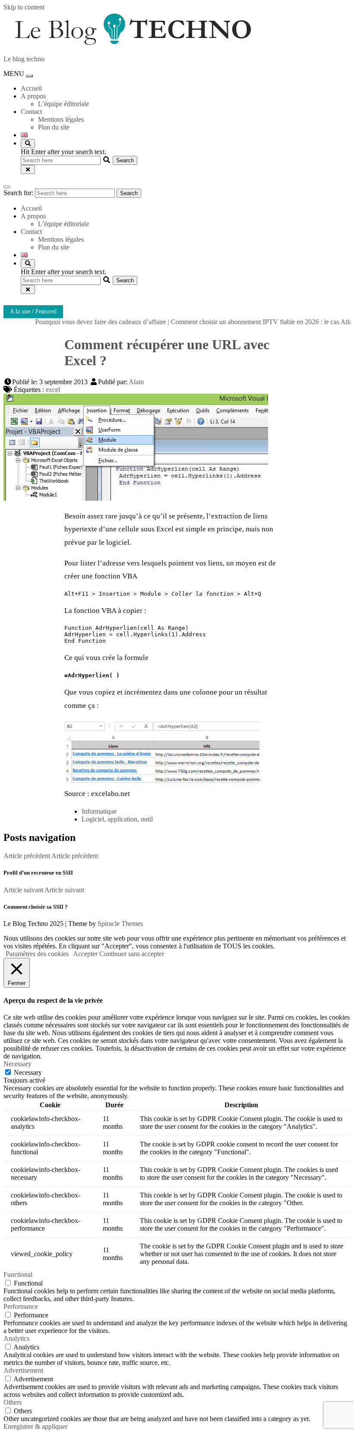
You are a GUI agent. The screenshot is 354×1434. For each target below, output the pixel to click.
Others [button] (12, 1402)
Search (129, 193)
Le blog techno (23, 59)
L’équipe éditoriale (63, 103)
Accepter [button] (85, 953)
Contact (31, 111)
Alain (136, 381)
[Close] (28, 169)
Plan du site (54, 127)
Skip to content (23, 7)
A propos (33, 96)
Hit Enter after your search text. (63, 151)
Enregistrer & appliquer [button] (35, 1426)
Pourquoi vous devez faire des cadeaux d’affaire (87, 321)
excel (53, 389)
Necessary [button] (17, 1064)
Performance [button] (20, 1306)
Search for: (18, 192)
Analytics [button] (16, 1338)
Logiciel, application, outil (117, 819)
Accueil (31, 88)
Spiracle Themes (120, 923)
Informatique (99, 811)
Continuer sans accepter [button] (131, 953)
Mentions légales (61, 119)
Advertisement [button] (23, 1370)
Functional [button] (17, 1274)
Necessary (28, 1072)
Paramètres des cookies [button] (37, 953)
